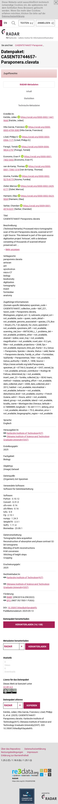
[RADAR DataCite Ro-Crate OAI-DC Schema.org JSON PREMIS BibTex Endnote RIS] (13, 646)
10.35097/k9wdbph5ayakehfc (22, 607)
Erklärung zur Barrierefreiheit (15, 755)
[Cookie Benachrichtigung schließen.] (56, 2)
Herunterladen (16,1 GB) (29, 624)
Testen (24, 23)
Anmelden (44, 23)
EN (5, 23)
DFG (9, 600)
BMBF (10, 597)
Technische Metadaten (29, 105)
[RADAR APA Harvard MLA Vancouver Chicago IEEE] (13, 705)
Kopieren (32, 705)
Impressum (32, 752)
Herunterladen (37, 646)
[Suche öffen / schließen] (13, 23)
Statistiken (29, 98)
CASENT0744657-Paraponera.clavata (33, 45)
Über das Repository (10, 749)
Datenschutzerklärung (13, 16)
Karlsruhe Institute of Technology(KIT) (25, 433)
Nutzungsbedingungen (12, 752)
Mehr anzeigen (13, 249)
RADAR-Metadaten (29, 84)
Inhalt (29, 91)
